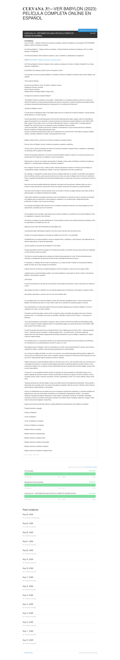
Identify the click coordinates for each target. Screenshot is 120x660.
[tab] (25, 473)
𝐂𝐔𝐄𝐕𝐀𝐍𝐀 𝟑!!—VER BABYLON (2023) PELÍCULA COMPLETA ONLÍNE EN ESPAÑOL (49, 34)
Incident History (28, 653)
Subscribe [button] (93, 33)
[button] (87, 30)
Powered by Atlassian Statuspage (88, 653)
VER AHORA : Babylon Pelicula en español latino (44, 60)
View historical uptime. (91, 467)
